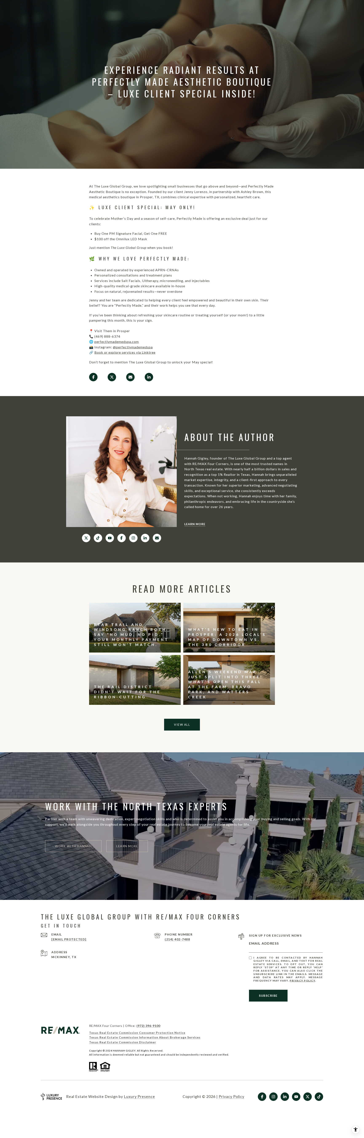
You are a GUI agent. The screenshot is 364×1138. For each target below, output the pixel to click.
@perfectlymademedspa (133, 347)
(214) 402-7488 (177, 939)
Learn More (127, 846)
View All (182, 724)
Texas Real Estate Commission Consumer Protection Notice (137, 1032)
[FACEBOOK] (121, 538)
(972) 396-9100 (148, 1025)
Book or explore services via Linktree (124, 352)
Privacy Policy (302, 980)
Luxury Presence (139, 1096)
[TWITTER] (86, 538)
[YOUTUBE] (110, 538)
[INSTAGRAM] (133, 538)
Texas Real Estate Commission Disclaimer (122, 1042)
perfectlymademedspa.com (116, 342)
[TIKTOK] (98, 538)
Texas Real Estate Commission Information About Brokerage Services (145, 1037)
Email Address (264, 943)
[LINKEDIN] (145, 538)
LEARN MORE (194, 524)
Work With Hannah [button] (73, 846)
